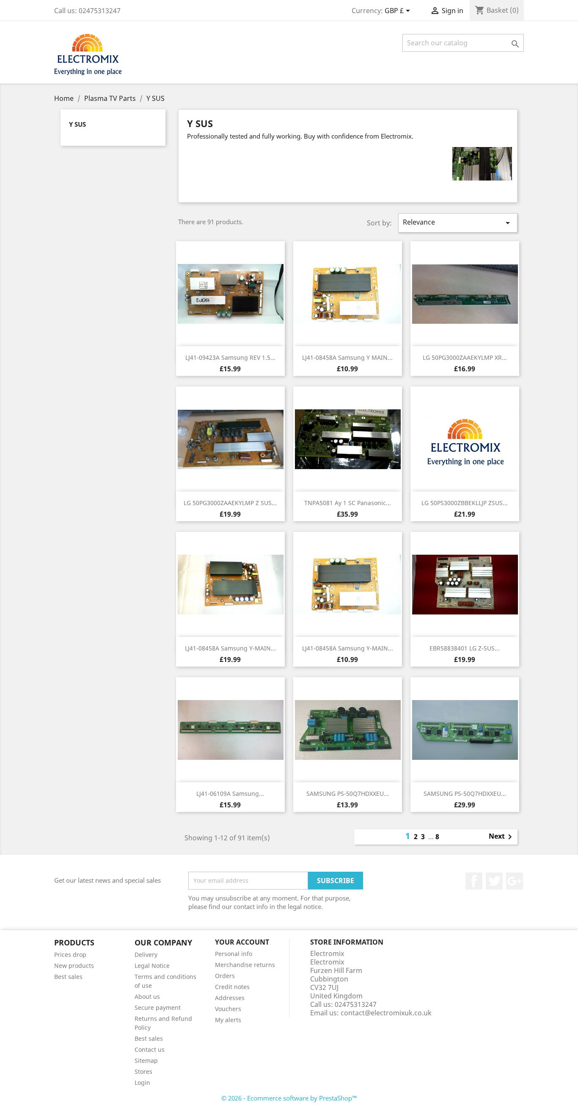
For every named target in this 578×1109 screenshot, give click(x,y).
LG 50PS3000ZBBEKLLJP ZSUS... (464, 503)
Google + (514, 881)
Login (142, 1082)
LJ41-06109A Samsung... (230, 793)
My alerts (228, 1020)
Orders (225, 976)
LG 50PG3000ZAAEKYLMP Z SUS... (230, 503)
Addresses (230, 998)
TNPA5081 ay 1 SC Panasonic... (347, 503)
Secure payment (158, 1007)
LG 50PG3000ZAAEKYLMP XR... (465, 357)
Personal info (233, 954)
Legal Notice (152, 966)
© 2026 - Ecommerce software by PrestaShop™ (289, 1098)
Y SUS (77, 124)
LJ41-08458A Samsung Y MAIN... (347, 357)
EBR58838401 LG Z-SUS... (464, 648)
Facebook (473, 881)
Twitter (494, 881)
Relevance (458, 222)
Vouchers (228, 1009)
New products (74, 966)
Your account (242, 942)
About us (147, 996)
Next (502, 837)
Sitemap (146, 1060)
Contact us (150, 1049)
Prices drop (70, 955)
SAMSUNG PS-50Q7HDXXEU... (347, 793)
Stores (143, 1071)
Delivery (146, 955)
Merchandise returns (245, 965)
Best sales (68, 977)
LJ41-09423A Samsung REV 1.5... (230, 357)
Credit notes (232, 987)
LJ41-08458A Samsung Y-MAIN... (230, 648)
